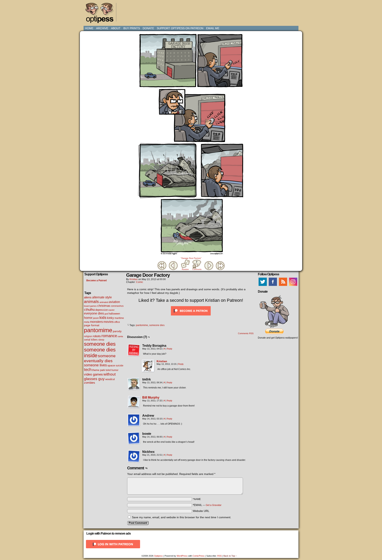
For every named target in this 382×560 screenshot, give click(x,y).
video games (93, 374)
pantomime (98, 330)
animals (91, 301)
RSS (219, 556)
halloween (114, 313)
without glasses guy (100, 376)
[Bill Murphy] (134, 407)
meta (86, 322)
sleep (101, 339)
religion (88, 336)
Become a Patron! (96, 280)
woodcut (110, 379)
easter (111, 310)
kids (102, 317)
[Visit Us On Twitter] (262, 285)
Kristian (134, 279)
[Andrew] (134, 420)
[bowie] (134, 438)
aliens (88, 297)
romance (109, 336)
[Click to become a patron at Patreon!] (191, 316)
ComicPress (199, 556)
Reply (169, 348)
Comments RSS (245, 333)
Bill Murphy (150, 397)
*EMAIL (207, 505)
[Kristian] (148, 371)
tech (88, 369)
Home (89, 28)
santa (120, 336)
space (111, 365)
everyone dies (94, 313)
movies (108, 321)
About (116, 28)
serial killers (91, 339)
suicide (119, 365)
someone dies (100, 344)
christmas (103, 305)
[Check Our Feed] (283, 285)
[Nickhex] (134, 456)
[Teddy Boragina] (134, 350)
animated (103, 302)
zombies (89, 382)
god (106, 314)
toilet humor (112, 370)
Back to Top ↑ (230, 556)
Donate (148, 28)
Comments (196, 265)
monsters (96, 321)
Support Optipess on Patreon (180, 28)
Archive (102, 28)
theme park (98, 370)
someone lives (95, 365)
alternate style (102, 297)
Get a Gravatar (213, 505)
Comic (139, 282)
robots (97, 336)
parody (117, 331)
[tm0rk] (134, 384)
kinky (110, 317)
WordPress (182, 556)
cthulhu (89, 310)
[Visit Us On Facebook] (273, 285)
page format (91, 325)
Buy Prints (131, 28)
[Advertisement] (191, 11)
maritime (119, 318)
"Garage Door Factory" (191, 258)
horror (88, 317)
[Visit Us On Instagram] (293, 285)
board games (90, 306)
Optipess (101, 14)
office (117, 322)
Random (185, 269)
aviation (114, 302)
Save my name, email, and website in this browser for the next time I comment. (181, 517)
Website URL (201, 510)
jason (96, 318)
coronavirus (117, 306)
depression (101, 310)
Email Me (212, 28)
